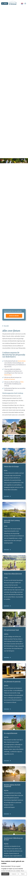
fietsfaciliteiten (22, 361)
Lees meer (6, 496)
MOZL (21, 382)
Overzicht (6, 326)
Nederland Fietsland (9, 379)
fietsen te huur (8, 374)
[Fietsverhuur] (14, 426)
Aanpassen (14, 874)
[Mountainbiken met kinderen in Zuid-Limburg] (8, 438)
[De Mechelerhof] (13, 3)
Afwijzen (23, 874)
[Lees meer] (14, 455)
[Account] (25, 3)
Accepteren (5, 874)
